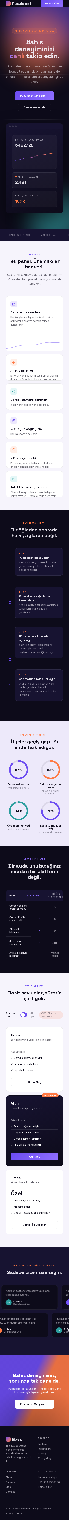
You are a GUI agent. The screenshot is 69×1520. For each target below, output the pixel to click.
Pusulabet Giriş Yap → (34, 95)
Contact (10, 1491)
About (9, 1477)
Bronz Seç (34, 1082)
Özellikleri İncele (34, 107)
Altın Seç (34, 1156)
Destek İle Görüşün (35, 1224)
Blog (8, 1486)
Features (43, 1444)
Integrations (45, 1448)
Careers (10, 1482)
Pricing (42, 1453)
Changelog (44, 1458)
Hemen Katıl (51, 3)
